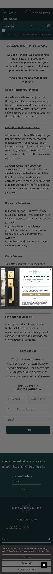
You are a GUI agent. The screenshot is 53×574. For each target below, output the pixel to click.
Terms (40, 304)
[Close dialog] (51, 269)
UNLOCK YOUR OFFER (35, 294)
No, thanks (35, 298)
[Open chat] (44, 565)
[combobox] (23, 287)
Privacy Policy (35, 304)
